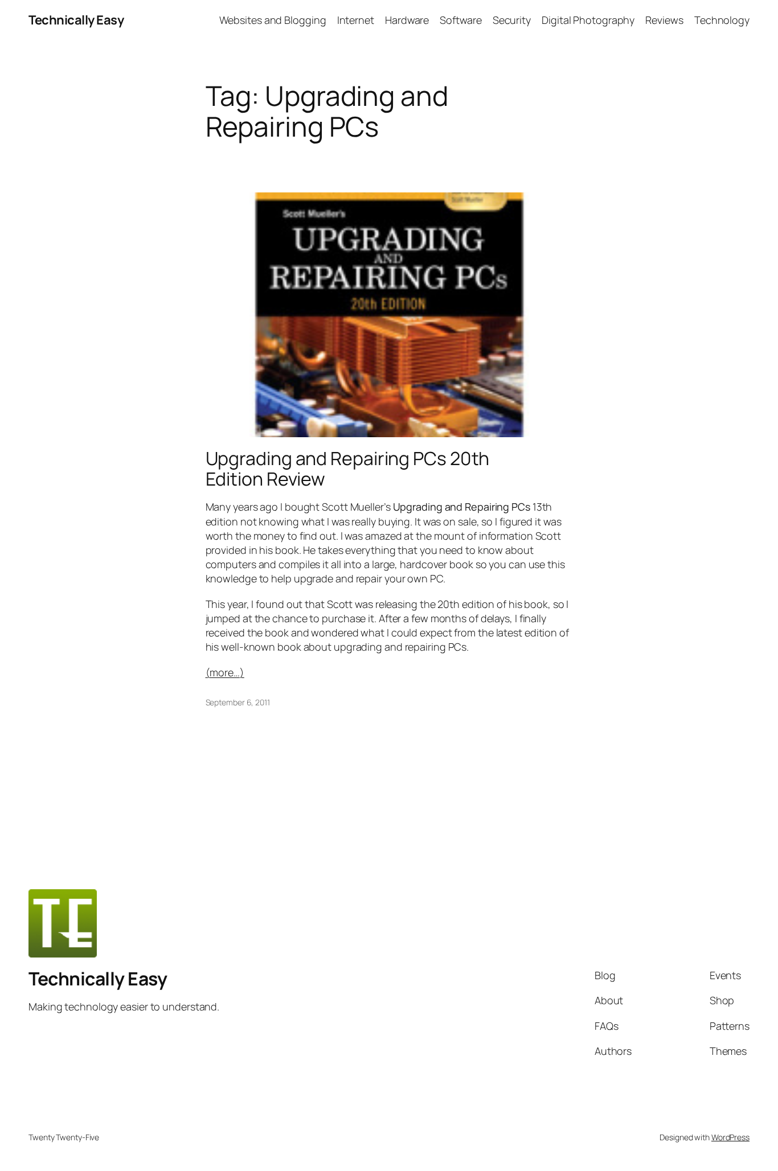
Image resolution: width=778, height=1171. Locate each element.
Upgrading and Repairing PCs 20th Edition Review (348, 468)
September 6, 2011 (238, 702)
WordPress (730, 1137)
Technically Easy (76, 19)
